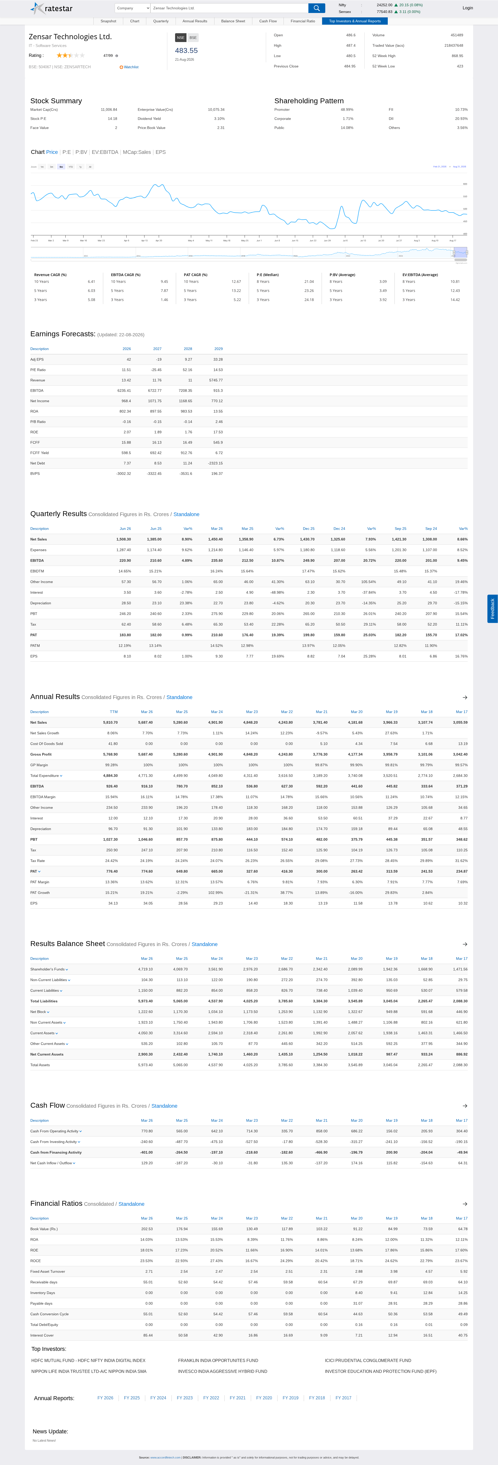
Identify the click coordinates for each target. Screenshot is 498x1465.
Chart (134, 21)
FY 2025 (132, 1398)
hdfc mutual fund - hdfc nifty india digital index (88, 1360)
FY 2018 (317, 1398)
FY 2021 (238, 1398)
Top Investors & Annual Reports (355, 21)
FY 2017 (343, 1398)
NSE (180, 38)
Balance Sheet (233, 21)
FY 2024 (158, 1398)
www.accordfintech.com (165, 1457)
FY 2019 (291, 1398)
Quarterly (161, 21)
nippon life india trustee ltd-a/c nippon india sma (89, 1371)
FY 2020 (264, 1398)
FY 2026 (105, 1398)
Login (468, 8)
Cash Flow (268, 21)
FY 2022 (211, 1398)
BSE (193, 38)
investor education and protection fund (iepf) (381, 1371)
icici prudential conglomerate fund (368, 1360)
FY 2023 (185, 1398)
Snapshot (108, 21)
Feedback (492, 609)
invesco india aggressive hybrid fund (222, 1371)
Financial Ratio (303, 21)
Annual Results (195, 21)
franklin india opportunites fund (218, 1360)
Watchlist (131, 67)
